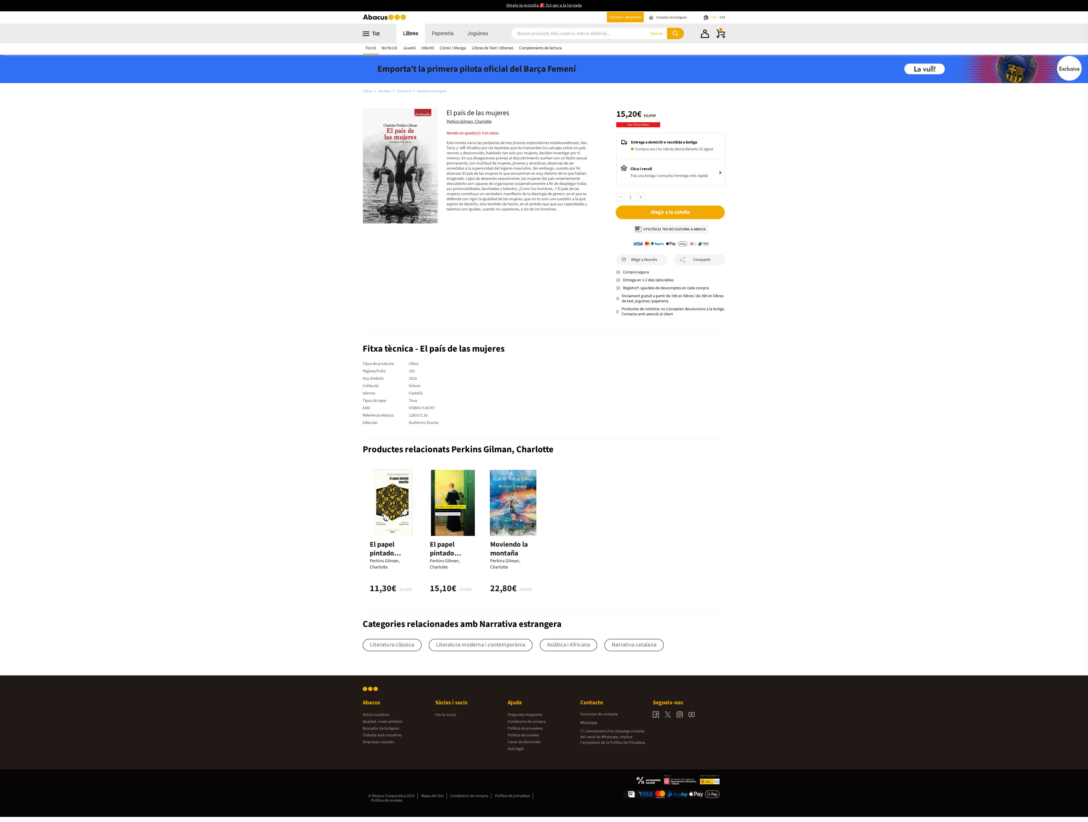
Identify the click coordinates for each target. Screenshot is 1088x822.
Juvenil (409, 48)
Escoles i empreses (625, 17)
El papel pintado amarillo (383, 553)
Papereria (443, 33)
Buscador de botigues (381, 728)
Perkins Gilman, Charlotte (469, 121)
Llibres (410, 33)
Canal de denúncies (524, 742)
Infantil (427, 48)
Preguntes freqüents (525, 715)
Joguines (477, 33)
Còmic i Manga (453, 48)
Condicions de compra (526, 721)
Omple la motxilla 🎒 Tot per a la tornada (544, 5)
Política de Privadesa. (628, 742)
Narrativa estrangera (431, 91)
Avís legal (516, 749)
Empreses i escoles (378, 742)
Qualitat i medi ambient (382, 721)
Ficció (371, 48)
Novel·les (385, 91)
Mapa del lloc (432, 796)
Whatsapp (588, 723)
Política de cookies (523, 735)
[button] (704, 34)
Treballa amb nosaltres (382, 735)
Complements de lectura (540, 48)
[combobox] (572, 33)
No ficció (389, 48)
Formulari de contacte (599, 714)
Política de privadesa (525, 728)
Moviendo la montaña (509, 548)
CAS (722, 17)
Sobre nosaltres (376, 715)
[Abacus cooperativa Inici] (386, 19)
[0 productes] (720, 37)
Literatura (404, 91)
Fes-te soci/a (445, 715)
